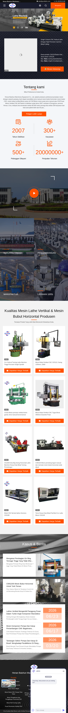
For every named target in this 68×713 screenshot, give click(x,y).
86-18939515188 (60, 1)
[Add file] (33, 710)
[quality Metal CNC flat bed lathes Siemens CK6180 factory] (17, 494)
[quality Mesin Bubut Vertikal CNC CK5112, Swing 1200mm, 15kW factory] (49, 343)
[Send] (63, 710)
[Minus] (64, 671)
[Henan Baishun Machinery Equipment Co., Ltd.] (12, 5)
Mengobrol (58, 5)
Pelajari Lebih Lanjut (34, 114)
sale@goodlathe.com (44, 1)
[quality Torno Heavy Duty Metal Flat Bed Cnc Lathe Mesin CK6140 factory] (49, 494)
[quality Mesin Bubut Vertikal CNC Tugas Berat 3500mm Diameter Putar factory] (49, 394)
